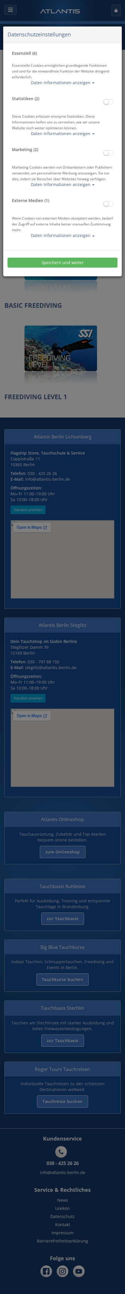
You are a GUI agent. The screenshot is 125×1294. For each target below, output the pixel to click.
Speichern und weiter (63, 262)
